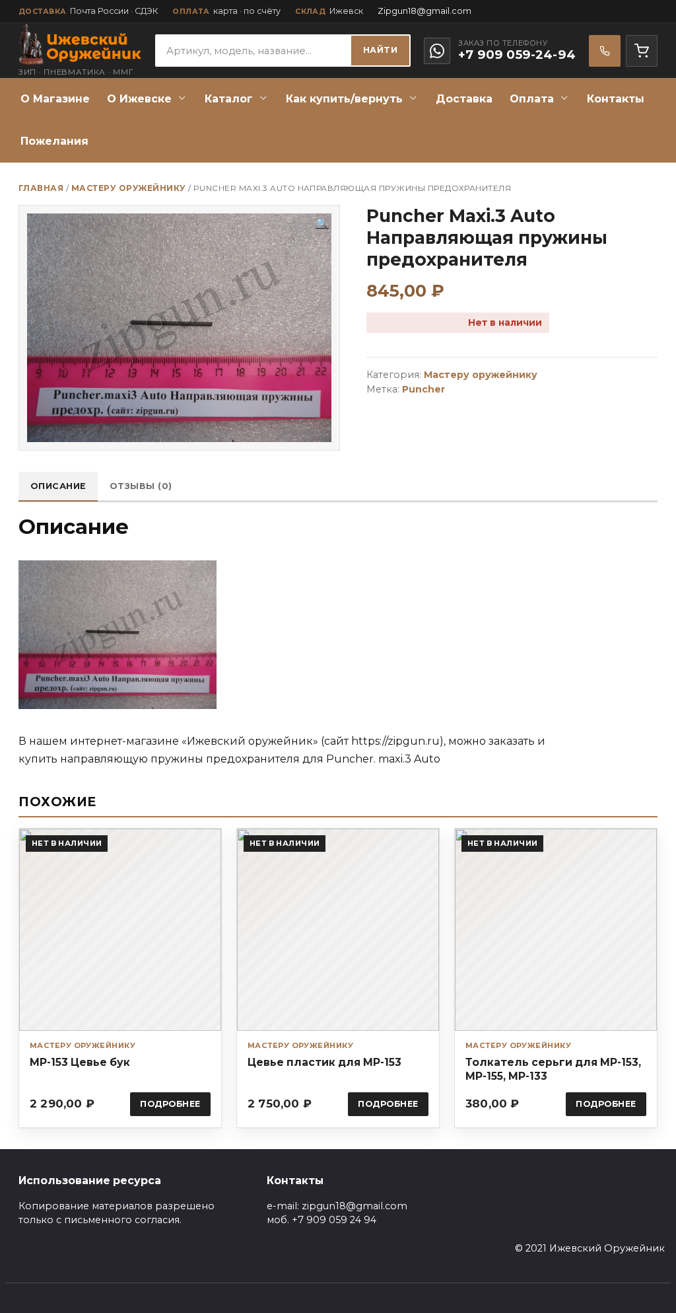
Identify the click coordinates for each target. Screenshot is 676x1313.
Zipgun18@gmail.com (424, 11)
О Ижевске (139, 99)
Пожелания (54, 141)
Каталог (229, 99)
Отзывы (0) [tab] (141, 486)
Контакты (615, 99)
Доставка (464, 99)
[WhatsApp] (437, 51)
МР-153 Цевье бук (80, 1062)
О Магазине (55, 99)
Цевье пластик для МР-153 (324, 1062)
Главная (40, 188)
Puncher (423, 389)
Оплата (532, 99)
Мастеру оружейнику (128, 188)
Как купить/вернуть (344, 99)
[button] (322, 224)
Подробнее (170, 1104)
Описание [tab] (58, 486)
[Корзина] (642, 51)
